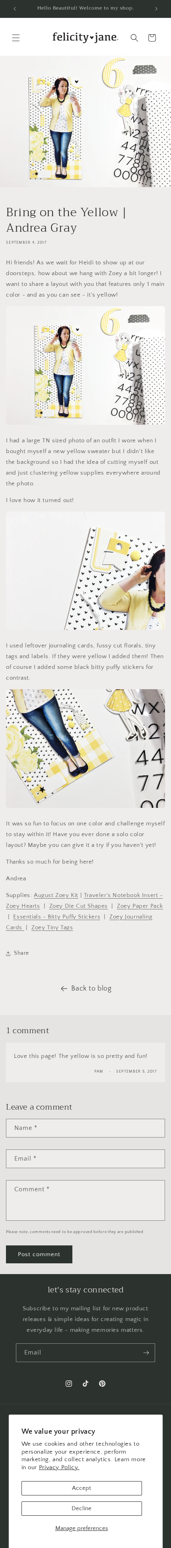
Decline (81, 1508)
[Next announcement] (156, 9)
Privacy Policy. (59, 1467)
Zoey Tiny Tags (52, 927)
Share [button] (21, 953)
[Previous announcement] (14, 9)
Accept (81, 1488)
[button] (16, 38)
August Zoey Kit (56, 895)
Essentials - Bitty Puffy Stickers (56, 916)
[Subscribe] (146, 1352)
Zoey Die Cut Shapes (78, 906)
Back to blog (91, 989)
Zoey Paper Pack (140, 906)
